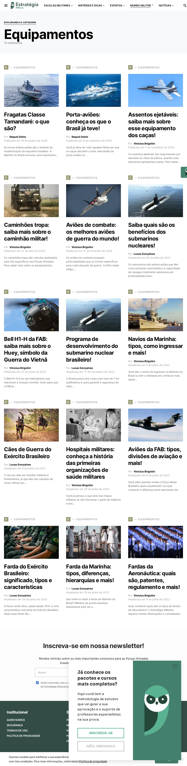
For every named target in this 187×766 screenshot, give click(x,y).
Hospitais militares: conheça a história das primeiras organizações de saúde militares (90, 463)
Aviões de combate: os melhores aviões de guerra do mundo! (92, 231)
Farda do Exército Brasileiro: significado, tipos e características (28, 576)
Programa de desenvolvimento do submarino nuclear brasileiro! (92, 349)
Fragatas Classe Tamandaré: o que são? (26, 121)
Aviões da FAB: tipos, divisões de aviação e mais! (155, 456)
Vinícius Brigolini (144, 143)
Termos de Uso (17, 730)
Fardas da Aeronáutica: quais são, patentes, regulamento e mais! (154, 576)
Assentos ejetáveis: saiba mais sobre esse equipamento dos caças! (153, 124)
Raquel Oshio (17, 136)
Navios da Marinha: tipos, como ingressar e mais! (155, 346)
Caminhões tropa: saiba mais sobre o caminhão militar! (27, 231)
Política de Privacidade (23, 735)
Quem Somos (16, 719)
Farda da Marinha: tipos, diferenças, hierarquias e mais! (90, 573)
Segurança (15, 725)
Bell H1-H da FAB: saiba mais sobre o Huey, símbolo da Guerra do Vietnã (27, 349)
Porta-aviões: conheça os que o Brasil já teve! (88, 121)
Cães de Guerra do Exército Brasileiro (27, 452)
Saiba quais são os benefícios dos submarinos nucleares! (151, 235)
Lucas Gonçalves (144, 253)
